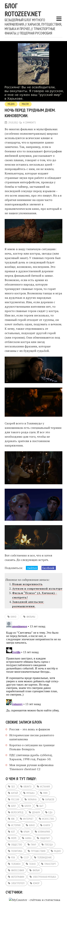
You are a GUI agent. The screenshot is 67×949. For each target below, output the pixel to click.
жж (13, 818)
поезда (49, 844)
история (15, 825)
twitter (32, 568)
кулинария (44, 831)
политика (16, 851)
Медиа (11, 104)
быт (41, 806)
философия (17, 870)
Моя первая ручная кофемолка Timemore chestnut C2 (31, 767)
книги (46, 825)
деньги (36, 812)
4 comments (29, 122)
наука (28, 838)
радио (57, 851)
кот (13, 831)
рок (13, 857)
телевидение (44, 857)
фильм (36, 870)
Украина (32, 799)
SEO (13, 786)
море (14, 838)
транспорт (50, 864)
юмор (36, 883)
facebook (49, 568)
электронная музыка (44, 876)
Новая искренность (27, 584)
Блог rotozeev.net (23, 9)
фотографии (17, 876)
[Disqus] (33, 666)
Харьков (49, 799)
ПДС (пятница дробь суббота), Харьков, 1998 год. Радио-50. (30, 757)
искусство (48, 818)
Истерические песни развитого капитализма (31, 737)
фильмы (30, 616)
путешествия (38, 851)
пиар (33, 844)
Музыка (30, 793)
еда (50, 812)
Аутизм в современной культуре (37, 588)
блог (13, 806)
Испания (45, 786)
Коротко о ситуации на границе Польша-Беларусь (32, 747)
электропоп (18, 883)
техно (32, 864)
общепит (45, 838)
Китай (14, 793)
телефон (15, 864)
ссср (26, 857)
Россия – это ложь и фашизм (29, 729)
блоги (28, 806)
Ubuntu (27, 786)
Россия (15, 799)
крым (26, 831)
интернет (28, 818)
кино (13, 616)
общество (16, 844)
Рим (45, 793)
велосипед (17, 812)
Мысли (25, 104)
